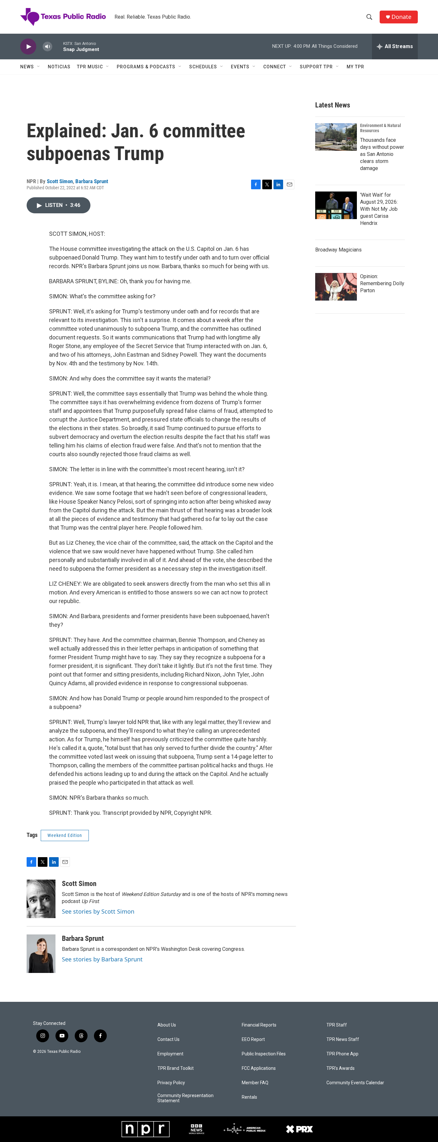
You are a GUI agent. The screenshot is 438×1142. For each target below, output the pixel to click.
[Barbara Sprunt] (41, 953)
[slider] (58, 46)
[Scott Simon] (41, 899)
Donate (401, 16)
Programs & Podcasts (146, 66)
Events (240, 66)
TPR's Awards (340, 1068)
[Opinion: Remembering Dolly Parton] (336, 287)
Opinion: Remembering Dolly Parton (382, 283)
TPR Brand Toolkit (175, 1068)
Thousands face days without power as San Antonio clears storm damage (382, 154)
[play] (28, 46)
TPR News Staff (342, 1039)
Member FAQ (255, 1082)
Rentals (249, 1097)
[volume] (47, 46)
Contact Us (168, 1039)
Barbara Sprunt (91, 181)
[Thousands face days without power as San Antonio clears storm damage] (336, 137)
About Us (166, 1025)
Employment (170, 1054)
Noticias (59, 66)
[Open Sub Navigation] (38, 66)
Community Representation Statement (185, 1098)
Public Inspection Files (264, 1054)
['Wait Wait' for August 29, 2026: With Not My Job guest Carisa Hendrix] (336, 205)
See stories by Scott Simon (98, 911)
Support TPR (316, 66)
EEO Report (253, 1039)
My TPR (355, 66)
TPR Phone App (342, 1054)
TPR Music (90, 66)
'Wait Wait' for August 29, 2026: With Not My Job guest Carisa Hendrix (379, 209)
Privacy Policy (171, 1082)
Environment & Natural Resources (380, 128)
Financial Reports (259, 1025)
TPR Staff (336, 1025)
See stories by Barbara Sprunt (102, 959)
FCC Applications (259, 1068)
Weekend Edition (64, 835)
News (27, 66)
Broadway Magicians (338, 250)
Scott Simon (60, 181)
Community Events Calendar (355, 1082)
